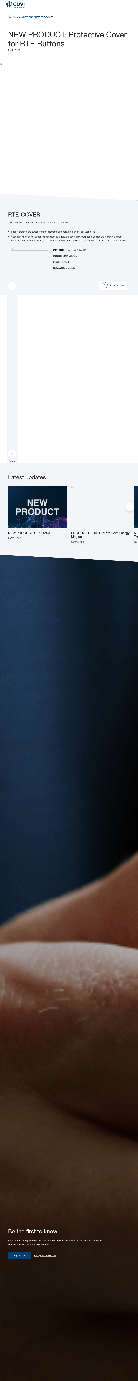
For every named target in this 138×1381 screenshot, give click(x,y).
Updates (17, 17)
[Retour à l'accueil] (15, 5)
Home (9, 17)
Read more (13, 488)
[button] (130, 507)
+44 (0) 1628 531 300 (45, 1255)
